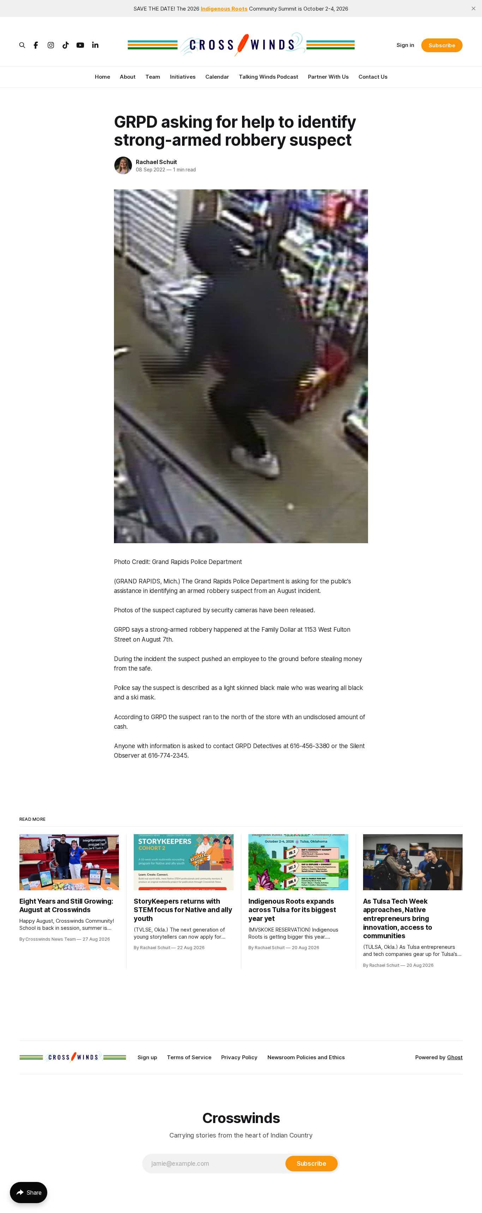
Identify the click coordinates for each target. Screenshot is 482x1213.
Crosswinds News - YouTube (80, 45)
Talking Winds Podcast (268, 76)
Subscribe (442, 45)
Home (102, 76)
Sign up (147, 1057)
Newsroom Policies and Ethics (306, 1057)
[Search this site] (22, 45)
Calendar (217, 76)
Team (152, 76)
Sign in (405, 45)
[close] (473, 8)
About (127, 76)
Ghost (455, 1057)
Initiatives (182, 76)
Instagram (50, 45)
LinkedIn (95, 45)
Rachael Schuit (156, 161)
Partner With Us (328, 76)
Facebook (36, 45)
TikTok (65, 45)
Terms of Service (189, 1057)
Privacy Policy (239, 1057)
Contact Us (373, 76)
